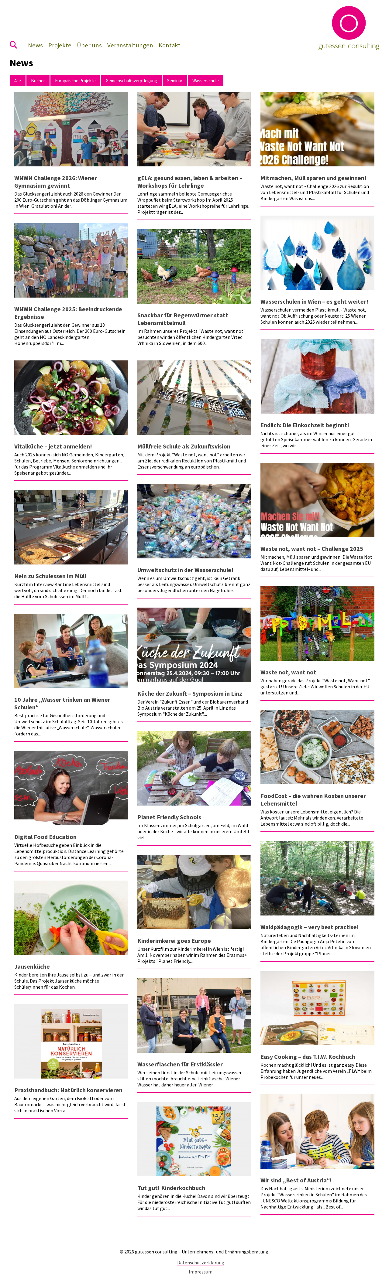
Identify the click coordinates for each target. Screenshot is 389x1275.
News (35, 45)
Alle (17, 81)
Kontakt (170, 45)
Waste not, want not (288, 672)
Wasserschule (205, 81)
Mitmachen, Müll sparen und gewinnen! (313, 178)
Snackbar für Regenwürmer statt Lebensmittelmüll (182, 318)
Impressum (200, 1272)
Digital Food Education (45, 836)
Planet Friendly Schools (169, 817)
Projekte (59, 45)
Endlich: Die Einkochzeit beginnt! (304, 425)
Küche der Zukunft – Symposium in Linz (189, 693)
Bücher (38, 81)
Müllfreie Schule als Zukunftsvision (183, 446)
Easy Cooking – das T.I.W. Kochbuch (307, 1056)
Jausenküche (32, 966)
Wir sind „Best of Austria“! (296, 1180)
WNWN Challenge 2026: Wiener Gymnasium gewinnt (55, 181)
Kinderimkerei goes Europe (174, 940)
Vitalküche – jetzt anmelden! (53, 446)
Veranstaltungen (130, 45)
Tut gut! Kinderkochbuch (171, 1187)
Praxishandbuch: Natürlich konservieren (68, 1090)
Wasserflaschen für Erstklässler (180, 1064)
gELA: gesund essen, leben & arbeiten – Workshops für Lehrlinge (190, 181)
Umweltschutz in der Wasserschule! (185, 570)
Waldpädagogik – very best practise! (309, 927)
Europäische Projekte (75, 81)
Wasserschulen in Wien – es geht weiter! (314, 301)
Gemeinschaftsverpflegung (131, 81)
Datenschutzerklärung (200, 1263)
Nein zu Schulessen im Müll (50, 576)
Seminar (174, 81)
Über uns (89, 45)
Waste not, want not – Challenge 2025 (311, 548)
